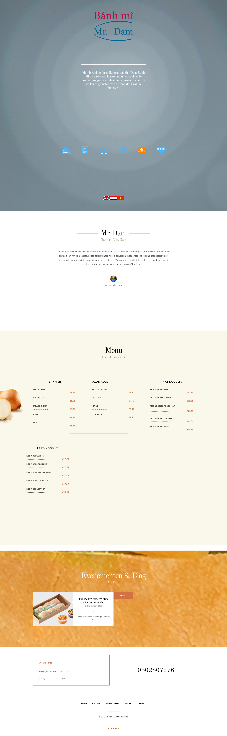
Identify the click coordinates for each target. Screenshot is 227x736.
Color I (108, 728)
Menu (84, 703)
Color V (118, 728)
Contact (141, 703)
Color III (113, 728)
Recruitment (112, 703)
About (128, 703)
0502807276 (156, 670)
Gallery (96, 703)
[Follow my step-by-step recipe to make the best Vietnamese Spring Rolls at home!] (53, 609)
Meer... (123, 595)
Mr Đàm (113, 27)
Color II (111, 728)
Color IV (116, 728)
